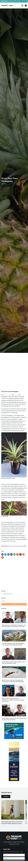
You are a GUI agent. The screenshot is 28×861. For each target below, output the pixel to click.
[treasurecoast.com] (26, 6)
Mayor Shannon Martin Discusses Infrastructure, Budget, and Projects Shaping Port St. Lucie (13, 700)
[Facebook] (21, 1)
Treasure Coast (7, 394)
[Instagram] (23, 1)
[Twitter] (25, 1)
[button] (2, 554)
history (16, 394)
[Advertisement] (14, 372)
